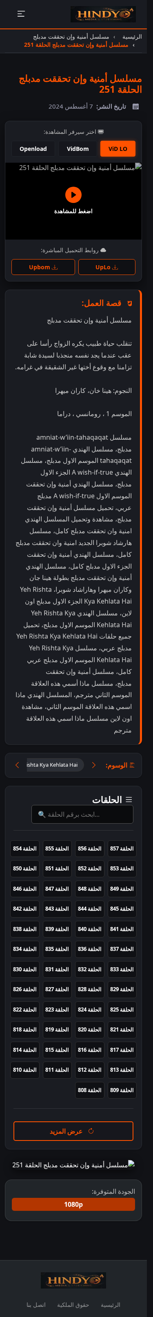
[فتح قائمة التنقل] (21, 14)
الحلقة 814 (25, 1049)
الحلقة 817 (122, 1049)
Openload (33, 149)
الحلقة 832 (90, 969)
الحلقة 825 (122, 1009)
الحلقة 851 (57, 868)
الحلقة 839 (57, 929)
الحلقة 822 (25, 1009)
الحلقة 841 (122, 929)
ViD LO (118, 149)
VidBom (78, 149)
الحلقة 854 (25, 848)
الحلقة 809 (122, 1090)
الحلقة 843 (57, 908)
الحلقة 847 (57, 888)
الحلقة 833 (122, 969)
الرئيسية (110, 1304)
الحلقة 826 (25, 989)
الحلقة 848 (90, 888)
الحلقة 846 (25, 888)
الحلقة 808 (90, 1090)
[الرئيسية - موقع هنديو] (103, 14)
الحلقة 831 (57, 969)
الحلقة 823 (57, 1009)
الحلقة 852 (90, 868)
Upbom (40, 267)
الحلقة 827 (57, 989)
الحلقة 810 (25, 1069)
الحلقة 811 (57, 1069)
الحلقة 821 (122, 1029)
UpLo (103, 267)
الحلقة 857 (122, 848)
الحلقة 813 (122, 1069)
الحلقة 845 (122, 908)
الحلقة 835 (57, 949)
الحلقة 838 (25, 929)
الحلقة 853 (122, 868)
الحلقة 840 (90, 929)
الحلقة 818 (25, 1029)
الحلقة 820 (90, 1029)
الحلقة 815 (57, 1049)
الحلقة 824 (90, 1009)
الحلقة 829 (122, 989)
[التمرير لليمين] (94, 765)
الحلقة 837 (122, 949)
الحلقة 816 (90, 1049)
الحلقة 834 (25, 949)
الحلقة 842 (25, 908)
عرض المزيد (67, 1131)
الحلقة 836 (90, 949)
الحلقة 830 (25, 969)
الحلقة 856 (90, 848)
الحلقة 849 (122, 888)
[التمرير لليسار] (17, 765)
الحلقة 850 (25, 868)
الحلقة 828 (90, 989)
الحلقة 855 (57, 848)
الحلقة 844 (90, 908)
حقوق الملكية (73, 1304)
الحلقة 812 (90, 1069)
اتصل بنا (36, 1304)
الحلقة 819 (57, 1029)
